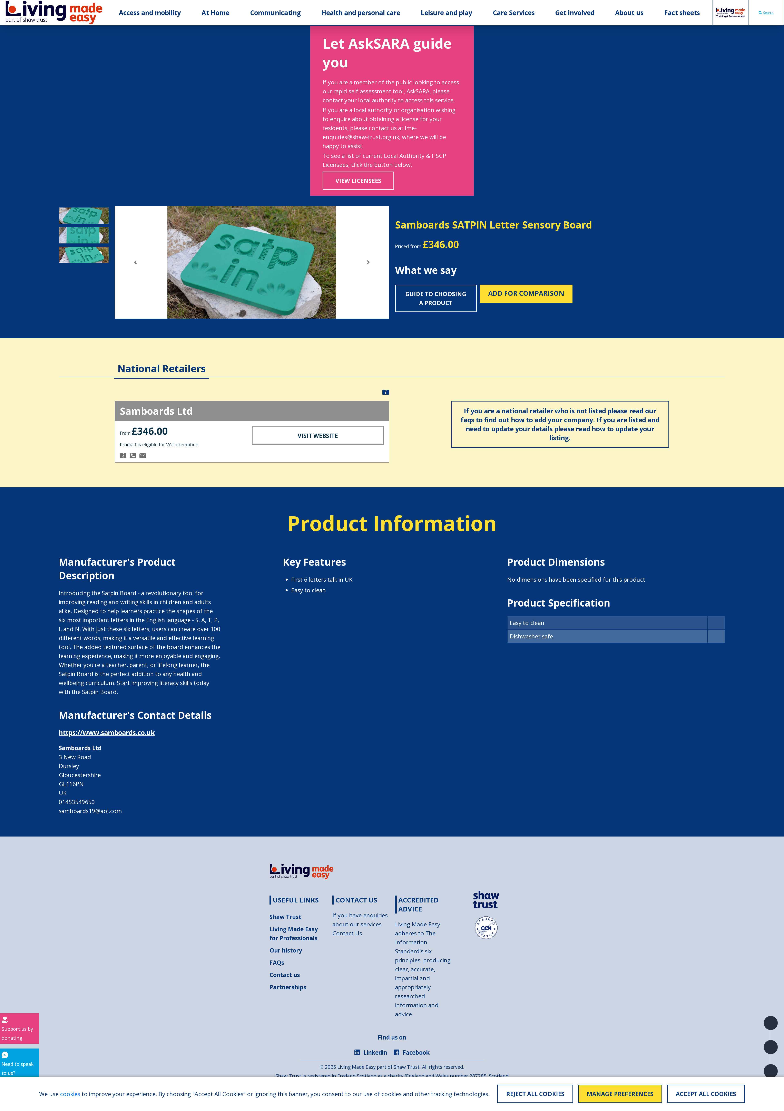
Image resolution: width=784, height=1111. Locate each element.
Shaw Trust (285, 917)
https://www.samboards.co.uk (107, 732)
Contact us (285, 975)
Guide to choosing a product (435, 298)
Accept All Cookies (706, 1094)
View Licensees (358, 181)
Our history (286, 950)
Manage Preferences (620, 1094)
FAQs (277, 962)
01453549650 (77, 802)
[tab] (161, 362)
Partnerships (288, 987)
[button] (135, 262)
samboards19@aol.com (90, 811)
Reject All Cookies (535, 1094)
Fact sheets (682, 12)
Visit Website (318, 435)
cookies (70, 1094)
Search (768, 12)
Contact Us (347, 933)
